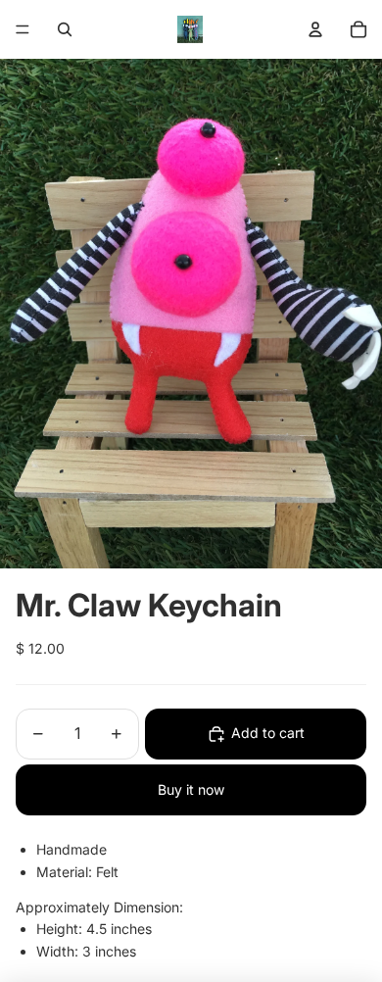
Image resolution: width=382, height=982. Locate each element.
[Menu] (22, 29)
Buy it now (191, 789)
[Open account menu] (315, 29)
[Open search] (64, 29)
